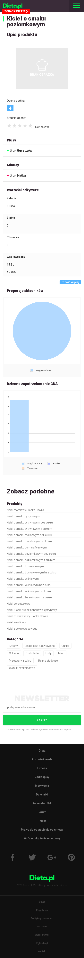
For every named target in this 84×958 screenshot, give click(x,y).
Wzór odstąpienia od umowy (42, 838)
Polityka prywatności (42, 918)
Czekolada (32, 653)
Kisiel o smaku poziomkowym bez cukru (31, 553)
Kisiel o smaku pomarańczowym (27, 547)
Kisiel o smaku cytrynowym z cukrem (29, 528)
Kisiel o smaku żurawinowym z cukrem (30, 597)
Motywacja (42, 785)
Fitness (42, 768)
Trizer (42, 820)
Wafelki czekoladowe (22, 668)
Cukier (65, 645)
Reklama (42, 926)
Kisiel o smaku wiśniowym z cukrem (29, 591)
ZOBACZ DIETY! (14, 11)
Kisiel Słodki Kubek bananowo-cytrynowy (32, 609)
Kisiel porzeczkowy (18, 603)
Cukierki (14, 653)
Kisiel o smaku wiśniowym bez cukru (29, 585)
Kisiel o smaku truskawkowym (25, 566)
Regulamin (42, 910)
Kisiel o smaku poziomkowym (26, 21)
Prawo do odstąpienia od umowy (42, 829)
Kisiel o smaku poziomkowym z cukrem (31, 560)
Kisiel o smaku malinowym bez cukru (29, 535)
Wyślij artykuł (42, 934)
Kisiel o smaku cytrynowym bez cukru (30, 522)
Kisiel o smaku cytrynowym (23, 516)
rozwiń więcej (70, 282)
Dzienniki (42, 794)
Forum (42, 812)
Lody (48, 653)
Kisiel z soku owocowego (22, 628)
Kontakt (42, 951)
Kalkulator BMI (42, 803)
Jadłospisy (42, 776)
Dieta (42, 750)
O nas (42, 902)
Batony (13, 645)
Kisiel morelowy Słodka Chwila (25, 510)
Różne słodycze (48, 660)
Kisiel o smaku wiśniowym (23, 578)
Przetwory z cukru (20, 660)
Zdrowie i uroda (42, 759)
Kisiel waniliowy (16, 622)
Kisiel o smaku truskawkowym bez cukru (31, 572)
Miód (61, 653)
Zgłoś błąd (42, 943)
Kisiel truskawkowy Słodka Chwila (27, 616)
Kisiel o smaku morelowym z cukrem (29, 541)
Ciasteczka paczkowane (40, 645)
